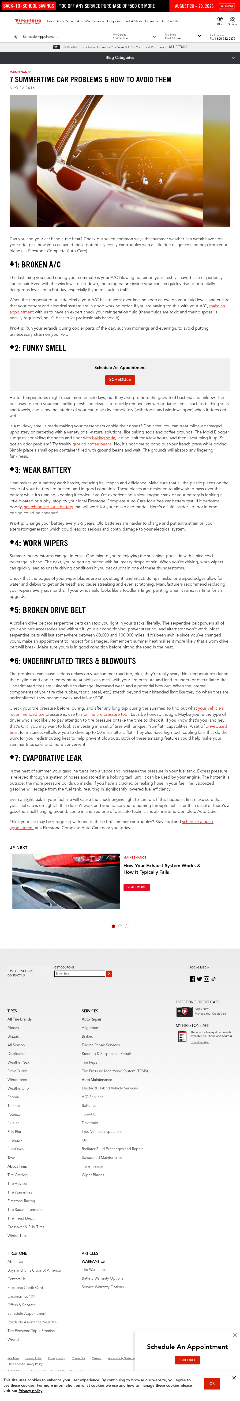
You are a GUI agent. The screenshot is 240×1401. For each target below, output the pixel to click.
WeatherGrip (18, 1089)
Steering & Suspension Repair (106, 1054)
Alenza (13, 1028)
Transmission (92, 1166)
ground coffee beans (92, 444)
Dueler (13, 1123)
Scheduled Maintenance (102, 1158)
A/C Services (92, 1097)
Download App (200, 1042)
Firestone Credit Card (25, 1288)
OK (212, 1383)
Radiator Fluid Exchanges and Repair (112, 1149)
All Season (16, 1045)
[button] (50, 21)
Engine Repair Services (101, 1045)
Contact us (16, 975)
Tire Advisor (17, 1184)
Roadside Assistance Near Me (32, 1322)
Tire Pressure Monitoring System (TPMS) (115, 1071)
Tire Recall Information (26, 1210)
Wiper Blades (93, 1175)
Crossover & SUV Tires (26, 1227)
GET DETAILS (178, 47)
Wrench (14, 1340)
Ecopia (13, 1097)
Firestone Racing (21, 1201)
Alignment (90, 1028)
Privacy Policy (56, 1358)
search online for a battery (48, 507)
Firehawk (15, 1141)
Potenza (14, 1115)
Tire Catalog (18, 1175)
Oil (84, 1140)
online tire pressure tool (106, 714)
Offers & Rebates (22, 1305)
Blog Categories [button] (120, 58)
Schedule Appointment (27, 1314)
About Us (15, 1262)
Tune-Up (89, 1114)
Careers (96, 1358)
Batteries (89, 1106)
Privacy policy (30, 1391)
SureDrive (16, 1149)
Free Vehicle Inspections (102, 1132)
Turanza (14, 1106)
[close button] (234, 1377)
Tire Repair (91, 1063)
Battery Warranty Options (102, 1278)
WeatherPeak (19, 1063)
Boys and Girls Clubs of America (34, 1271)
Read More (137, 887)
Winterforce (17, 1080)
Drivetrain (90, 1123)
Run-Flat (14, 1132)
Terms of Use (33, 1358)
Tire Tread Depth (22, 1218)
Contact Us (17, 1279)
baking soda (103, 438)
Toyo (11, 1158)
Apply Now (202, 1009)
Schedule (120, 380)
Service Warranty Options (103, 1287)
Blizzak (13, 1037)
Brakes (87, 1037)
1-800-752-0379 (224, 39)
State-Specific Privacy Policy (25, 1364)
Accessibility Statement (122, 1358)
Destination (17, 1054)
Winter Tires (17, 1236)
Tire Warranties (20, 1192)
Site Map (13, 1358)
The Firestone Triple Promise (31, 1331)
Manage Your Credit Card (210, 1014)
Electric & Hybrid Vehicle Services (110, 1088)
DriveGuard (17, 1071)
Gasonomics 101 (21, 1297)
